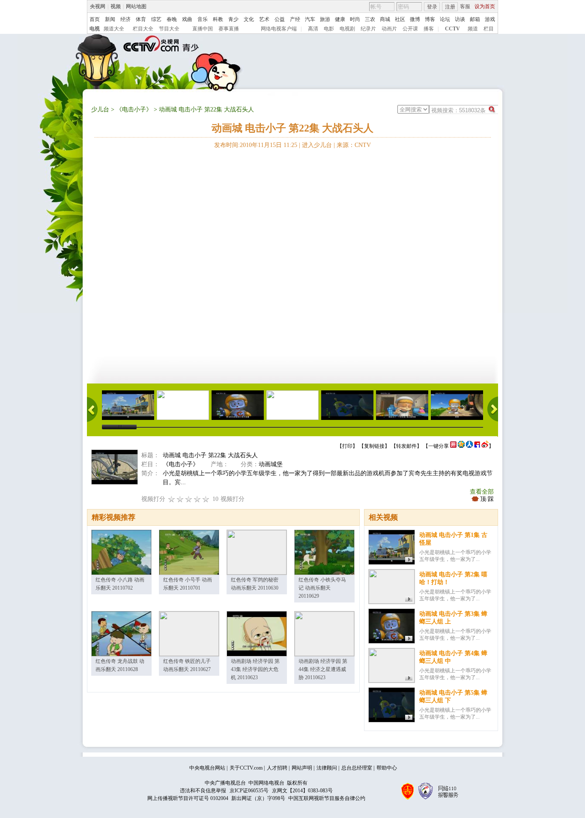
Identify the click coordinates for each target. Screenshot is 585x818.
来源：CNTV (354, 145)
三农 (370, 19)
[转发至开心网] (453, 446)
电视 (95, 29)
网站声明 (302, 768)
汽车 (310, 19)
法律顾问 (326, 768)
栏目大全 (143, 29)
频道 (473, 29)
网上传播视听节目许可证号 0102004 (187, 798)
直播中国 (202, 29)
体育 (141, 19)
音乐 (202, 19)
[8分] (197, 499)
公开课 (410, 29)
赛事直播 (228, 29)
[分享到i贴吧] (477, 446)
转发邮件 (406, 446)
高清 (313, 29)
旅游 (325, 19)
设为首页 (485, 6)
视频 (115, 6)
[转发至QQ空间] (461, 446)
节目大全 (169, 29)
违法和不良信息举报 (203, 791)
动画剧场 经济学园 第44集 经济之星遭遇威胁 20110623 (322, 669)
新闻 (110, 19)
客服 (465, 6)
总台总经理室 (356, 768)
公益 (280, 19)
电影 (329, 29)
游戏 (490, 19)
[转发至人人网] (469, 446)
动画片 (389, 29)
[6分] (189, 499)
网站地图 (136, 6)
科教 (218, 19)
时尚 (355, 19)
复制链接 (374, 446)
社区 (400, 19)
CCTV (452, 29)
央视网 (97, 6)
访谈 (460, 19)
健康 (340, 19)
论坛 (445, 19)
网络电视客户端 (279, 29)
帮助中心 (386, 768)
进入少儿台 (317, 145)
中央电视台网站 (207, 768)
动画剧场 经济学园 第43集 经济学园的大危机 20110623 (255, 669)
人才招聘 (277, 768)
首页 (95, 19)
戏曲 (187, 19)
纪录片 (368, 29)
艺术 (264, 19)
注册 (450, 7)
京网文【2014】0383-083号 (302, 791)
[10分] (206, 499)
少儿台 (100, 109)
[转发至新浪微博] (485, 446)
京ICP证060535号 (249, 791)
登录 (432, 7)
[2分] (171, 499)
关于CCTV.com (246, 768)
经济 (125, 19)
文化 (249, 19)
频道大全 (114, 29)
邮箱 (475, 19)
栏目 (489, 29)
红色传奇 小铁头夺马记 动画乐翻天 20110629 (322, 588)
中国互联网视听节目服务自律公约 (326, 798)
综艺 (156, 19)
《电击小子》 (134, 109)
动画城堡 (271, 464)
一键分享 (438, 446)
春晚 (172, 19)
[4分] (180, 499)
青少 (233, 19)
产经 (295, 19)
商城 (385, 19)
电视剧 (347, 29)
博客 (430, 19)
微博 (415, 19)
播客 (429, 29)
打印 (347, 446)
